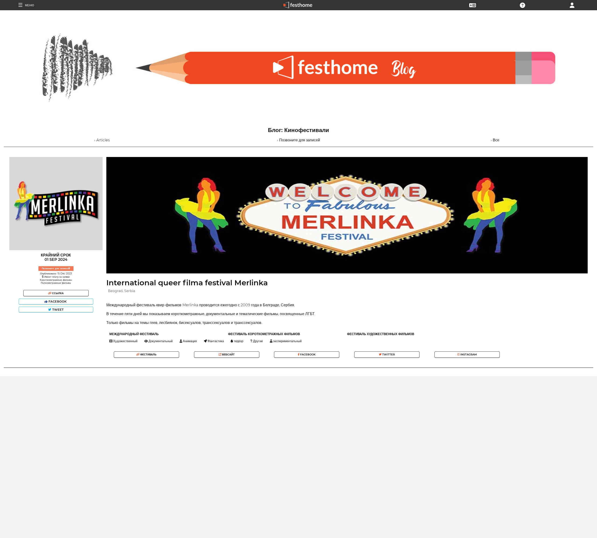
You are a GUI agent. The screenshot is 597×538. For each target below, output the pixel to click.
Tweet (57, 309)
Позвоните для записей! (56, 268)
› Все (495, 140)
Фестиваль (147, 354)
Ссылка (57, 293)
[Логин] (572, 5)
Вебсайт (228, 354)
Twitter (388, 354)
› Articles (102, 140)
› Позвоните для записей (298, 140)
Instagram (468, 354)
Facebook (57, 301)
